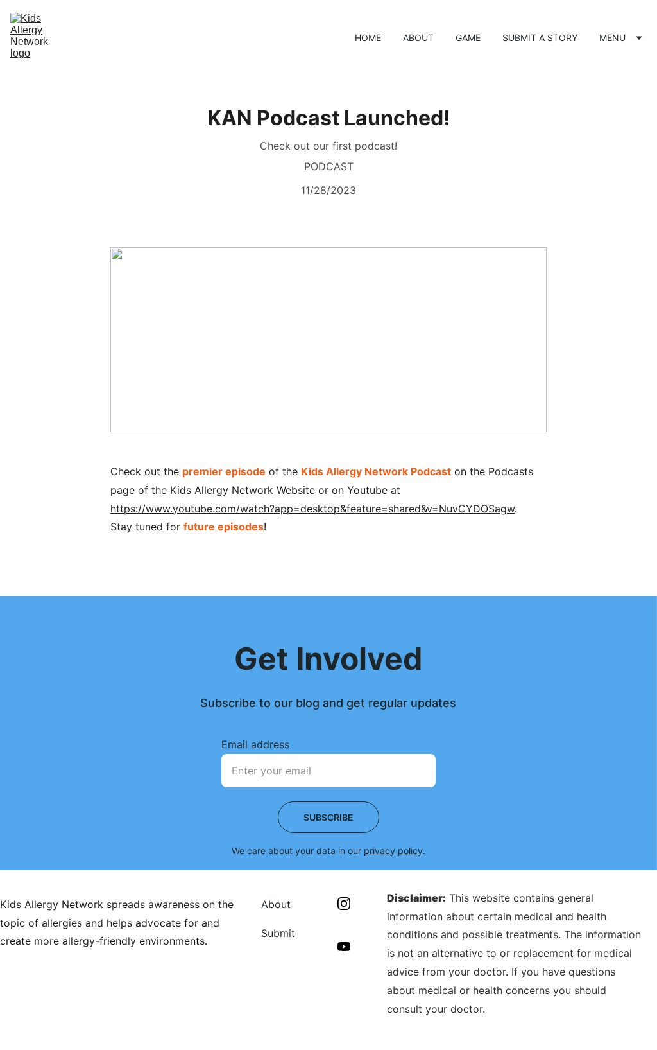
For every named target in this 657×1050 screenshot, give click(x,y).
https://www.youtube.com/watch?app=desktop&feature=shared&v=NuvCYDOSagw (312, 508)
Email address (255, 744)
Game (468, 37)
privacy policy (393, 850)
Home (368, 37)
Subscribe (328, 817)
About (418, 37)
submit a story (539, 37)
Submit (278, 933)
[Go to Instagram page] (343, 903)
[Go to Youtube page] (343, 946)
